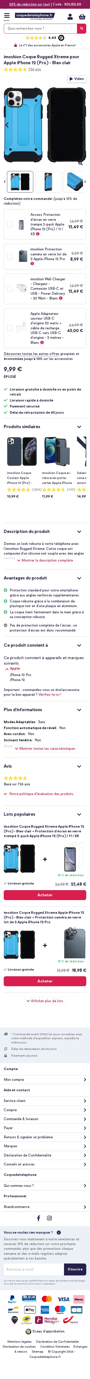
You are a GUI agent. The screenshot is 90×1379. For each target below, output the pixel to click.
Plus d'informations (23, 710)
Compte (10, 1110)
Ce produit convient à (26, 645)
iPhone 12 (17, 680)
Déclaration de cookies (19, 1347)
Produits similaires (22, 427)
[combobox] (45, 29)
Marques (10, 1146)
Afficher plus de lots (47, 1001)
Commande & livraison (21, 1119)
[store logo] (35, 16)
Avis (8, 766)
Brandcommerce (17, 1207)
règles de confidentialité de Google (66, 1280)
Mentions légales (20, 1342)
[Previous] (9, 125)
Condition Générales (55, 1347)
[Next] (80, 125)
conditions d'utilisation (30, 1283)
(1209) (37, 490)
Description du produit (27, 531)
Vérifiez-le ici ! (49, 694)
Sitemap (38, 1352)
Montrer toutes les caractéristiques (47, 749)
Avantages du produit (25, 578)
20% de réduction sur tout (29, 4)
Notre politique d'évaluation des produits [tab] (41, 794)
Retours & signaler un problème (28, 1137)
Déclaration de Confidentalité (27, 1155)
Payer (8, 1128)
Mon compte (70, 17)
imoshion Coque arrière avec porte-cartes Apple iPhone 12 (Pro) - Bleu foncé (57, 478)
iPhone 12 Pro (20, 675)
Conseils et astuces (19, 1164)
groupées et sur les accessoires (41, 356)
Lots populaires (19, 814)
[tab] (45, 426)
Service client (15, 1101)
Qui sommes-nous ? (19, 1186)
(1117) (71, 490)
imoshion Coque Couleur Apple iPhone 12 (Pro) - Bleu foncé (19, 478)
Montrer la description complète (47, 560)
